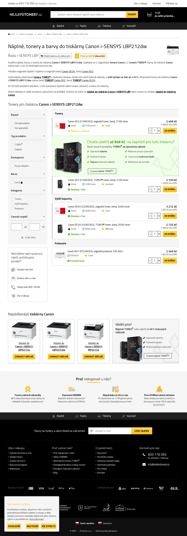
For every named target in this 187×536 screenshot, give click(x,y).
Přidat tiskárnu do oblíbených (57, 56)
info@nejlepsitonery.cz (159, 464)
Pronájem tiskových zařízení (66, 468)
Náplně (60, 26)
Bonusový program (18, 464)
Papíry (82, 26)
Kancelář (131, 26)
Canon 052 (87, 71)
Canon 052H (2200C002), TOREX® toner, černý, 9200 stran (99, 225)
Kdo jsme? (102, 453)
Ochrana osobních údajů (108, 461)
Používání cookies (105, 457)
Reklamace (15, 468)
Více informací (36, 519)
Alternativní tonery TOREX (66, 461)
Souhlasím (14, 526)
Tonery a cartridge (26, 34)
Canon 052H (68, 71)
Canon (39, 34)
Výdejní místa (16, 457)
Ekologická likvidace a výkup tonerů (69, 464)
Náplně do (24, 346)
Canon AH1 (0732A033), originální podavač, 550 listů (95, 251)
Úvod (13, 34)
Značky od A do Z (17, 461)
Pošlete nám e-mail (26, 278)
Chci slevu (142, 430)
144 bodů (109, 184)
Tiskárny (106, 26)
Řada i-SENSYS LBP (54, 34)
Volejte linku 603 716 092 (28, 287)
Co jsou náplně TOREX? (102, 171)
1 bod (107, 125)
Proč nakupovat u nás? (64, 453)
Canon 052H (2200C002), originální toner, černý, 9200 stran (99, 206)
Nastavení (32, 526)
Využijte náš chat (25, 269)
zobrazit (24, 356)
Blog (55, 472)
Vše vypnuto (49, 526)
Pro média (102, 468)
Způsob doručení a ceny (21, 453)
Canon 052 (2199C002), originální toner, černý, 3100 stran (98, 121)
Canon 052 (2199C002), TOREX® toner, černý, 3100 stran (98, 180)
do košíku (170, 130)
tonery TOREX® (42, 77)
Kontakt (101, 472)
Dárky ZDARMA (60, 457)
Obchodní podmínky (106, 464)
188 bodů (109, 229)
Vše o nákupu (23, 295)
